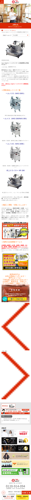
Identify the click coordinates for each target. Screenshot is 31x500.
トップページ (6, 30)
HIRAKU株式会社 (18, 491)
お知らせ (13, 30)
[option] (15, 419)
